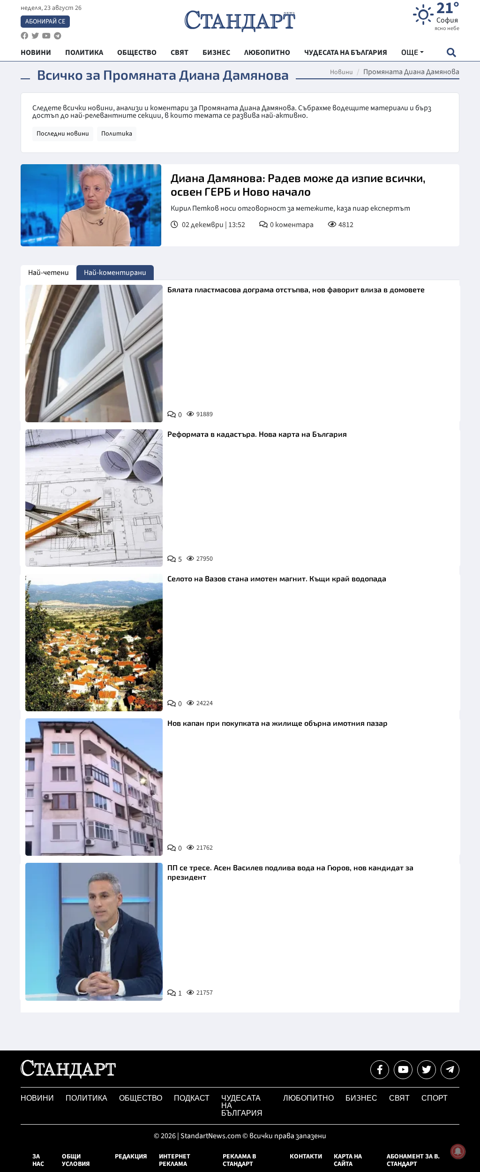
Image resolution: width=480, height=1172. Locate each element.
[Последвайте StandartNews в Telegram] (57, 36)
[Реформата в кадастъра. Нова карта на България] (94, 498)
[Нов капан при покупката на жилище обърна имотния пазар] (94, 787)
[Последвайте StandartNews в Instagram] (35, 36)
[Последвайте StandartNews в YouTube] (46, 36)
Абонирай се (45, 21)
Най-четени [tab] (48, 272)
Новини (341, 72)
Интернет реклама (174, 1160)
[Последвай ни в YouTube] (403, 1069)
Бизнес (361, 1098)
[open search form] (451, 52)
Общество (140, 1098)
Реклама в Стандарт (239, 1160)
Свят (399, 1098)
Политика (116, 133)
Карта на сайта (348, 1160)
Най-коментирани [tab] (115, 272)
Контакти (306, 1156)
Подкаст (192, 1098)
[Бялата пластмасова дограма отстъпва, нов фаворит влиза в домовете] (94, 353)
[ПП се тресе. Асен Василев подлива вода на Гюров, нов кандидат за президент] (94, 931)
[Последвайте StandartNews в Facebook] (24, 36)
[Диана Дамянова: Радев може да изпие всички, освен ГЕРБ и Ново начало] (91, 205)
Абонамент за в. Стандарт (413, 1160)
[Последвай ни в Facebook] (379, 1069)
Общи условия (76, 1160)
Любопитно (308, 1098)
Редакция (131, 1156)
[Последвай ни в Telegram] (450, 1069)
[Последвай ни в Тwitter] (426, 1069)
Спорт (434, 1098)
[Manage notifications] (457, 1151)
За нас (38, 1160)
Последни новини (63, 133)
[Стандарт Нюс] (68, 1076)
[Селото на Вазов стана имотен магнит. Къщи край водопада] (94, 642)
